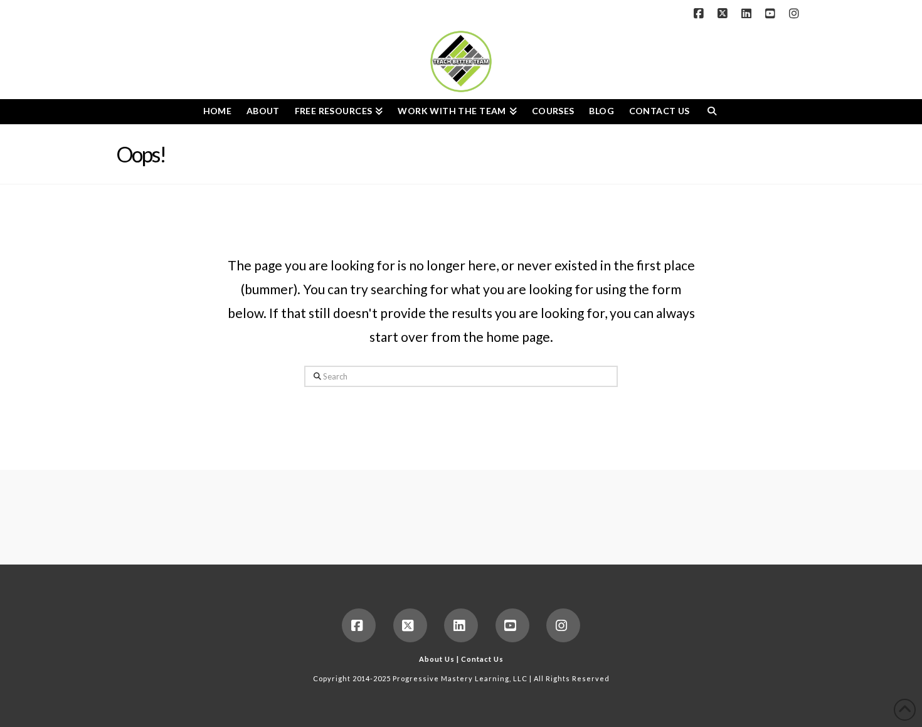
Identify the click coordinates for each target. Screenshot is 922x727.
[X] (724, 14)
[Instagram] (796, 14)
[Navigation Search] (711, 111)
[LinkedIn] (748, 14)
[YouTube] (772, 14)
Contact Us (482, 659)
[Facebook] (701, 14)
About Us (437, 659)
